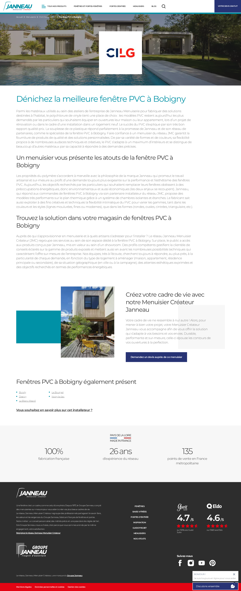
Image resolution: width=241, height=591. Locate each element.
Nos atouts (139, 538)
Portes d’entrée (139, 517)
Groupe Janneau (74, 575)
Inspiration (139, 522)
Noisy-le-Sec (58, 396)
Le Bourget (57, 392)
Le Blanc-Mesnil (27, 400)
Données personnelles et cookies (49, 587)
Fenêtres (140, 506)
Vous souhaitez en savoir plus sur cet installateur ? (54, 410)
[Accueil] (17, 6)
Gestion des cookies (76, 587)
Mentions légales (24, 587)
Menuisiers (140, 533)
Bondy (22, 392)
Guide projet (140, 528)
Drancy (22, 396)
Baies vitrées (139, 511)
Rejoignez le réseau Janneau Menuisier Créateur (38, 533)
